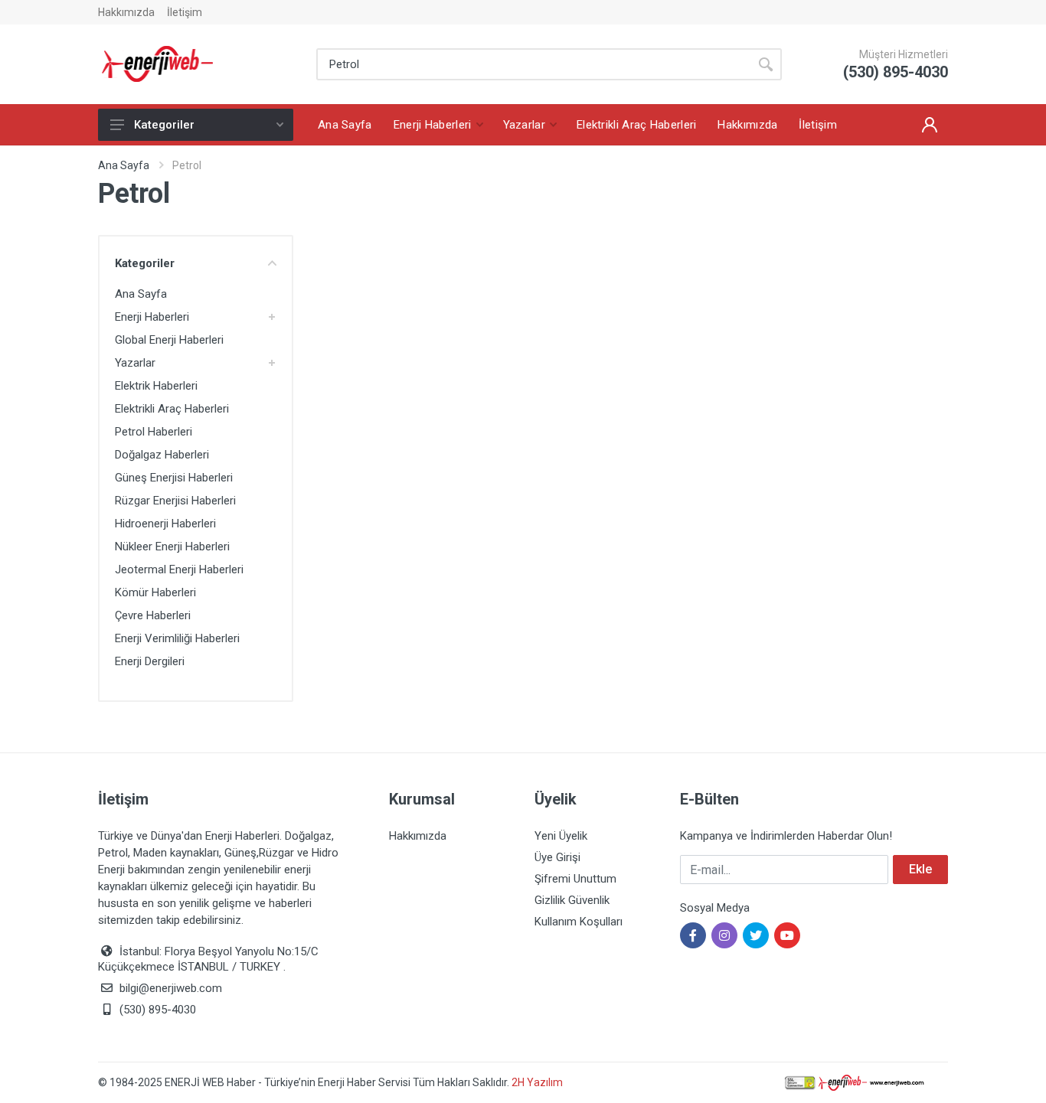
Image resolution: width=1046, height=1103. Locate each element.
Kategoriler (164, 125)
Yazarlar (135, 363)
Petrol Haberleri (153, 432)
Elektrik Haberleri (156, 386)
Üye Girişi (557, 857)
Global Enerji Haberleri (169, 340)
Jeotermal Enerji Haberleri (179, 569)
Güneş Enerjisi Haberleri (174, 478)
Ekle (920, 869)
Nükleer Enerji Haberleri (172, 546)
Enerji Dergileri (150, 661)
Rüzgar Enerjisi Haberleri (175, 500)
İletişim (184, 12)
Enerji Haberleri (152, 317)
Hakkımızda (126, 12)
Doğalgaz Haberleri (162, 455)
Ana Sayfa (123, 165)
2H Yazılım (537, 1082)
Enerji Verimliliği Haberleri (177, 638)
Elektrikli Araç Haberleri (172, 409)
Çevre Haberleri (153, 615)
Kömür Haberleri (155, 592)
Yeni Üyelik (560, 836)
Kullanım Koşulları (578, 921)
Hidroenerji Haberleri (165, 523)
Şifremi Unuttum (575, 879)
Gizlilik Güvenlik (572, 900)
